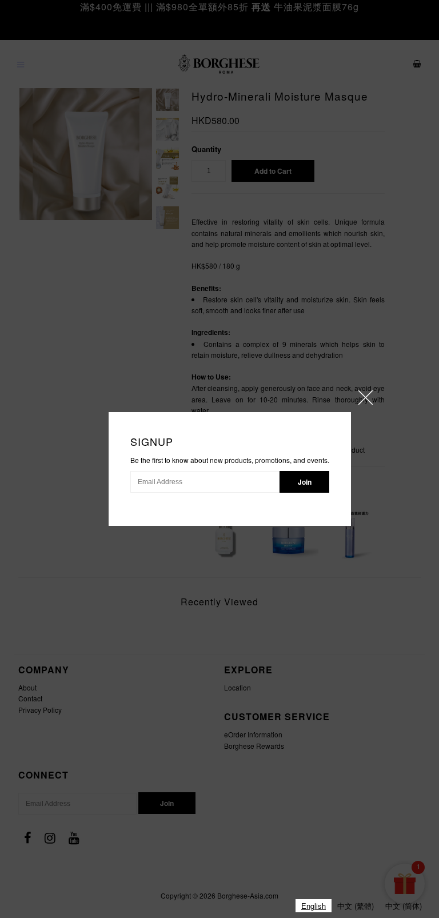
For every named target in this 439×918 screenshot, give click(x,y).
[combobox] (314, 905)
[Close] (365, 397)
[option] (356, 905)
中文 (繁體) (355, 905)
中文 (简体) (403, 905)
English (313, 905)
